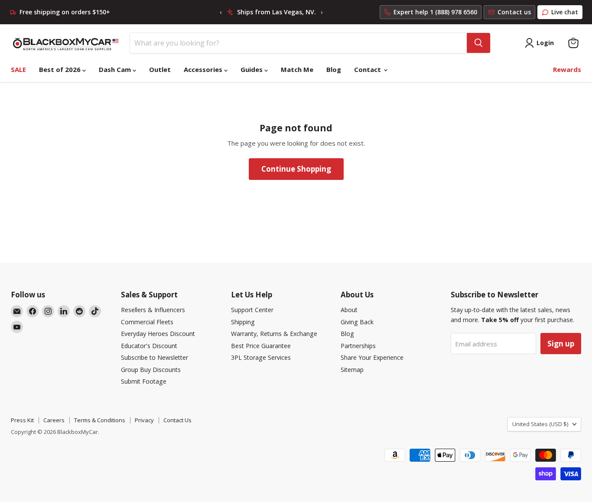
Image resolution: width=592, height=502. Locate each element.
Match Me (297, 69)
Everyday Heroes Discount (158, 333)
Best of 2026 (60, 69)
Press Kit (22, 420)
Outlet (160, 69)
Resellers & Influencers (153, 310)
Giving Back (357, 322)
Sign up (560, 344)
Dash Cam (116, 69)
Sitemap (352, 369)
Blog (333, 69)
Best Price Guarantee (261, 346)
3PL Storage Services (261, 357)
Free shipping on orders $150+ (65, 12)
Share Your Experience (372, 357)
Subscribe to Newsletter (154, 357)
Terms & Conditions (99, 420)
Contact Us (177, 420)
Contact (368, 69)
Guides (252, 69)
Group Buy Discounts (151, 369)
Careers (54, 420)
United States (540, 424)
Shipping (243, 322)
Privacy (144, 420)
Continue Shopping (296, 169)
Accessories (204, 69)
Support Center (252, 310)
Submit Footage (143, 381)
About (349, 310)
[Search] (478, 43)
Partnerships (358, 346)
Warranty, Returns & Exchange (274, 333)
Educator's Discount (149, 346)
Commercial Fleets (147, 322)
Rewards (567, 69)
